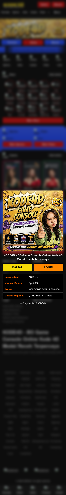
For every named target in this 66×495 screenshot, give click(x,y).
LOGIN (48, 267)
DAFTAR (17, 267)
